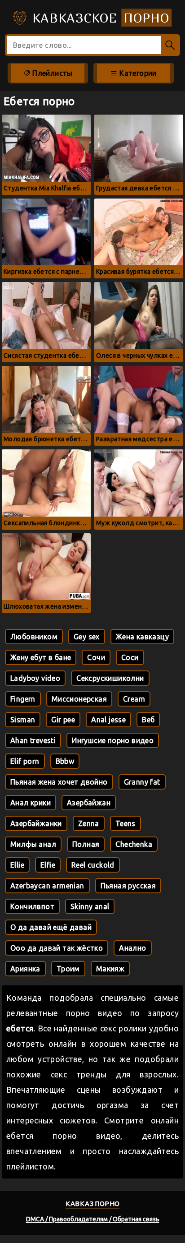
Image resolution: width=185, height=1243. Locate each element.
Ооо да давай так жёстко (56, 948)
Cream (134, 699)
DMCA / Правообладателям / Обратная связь (92, 1219)
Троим (68, 969)
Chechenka (133, 844)
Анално (132, 948)
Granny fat (142, 782)
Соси (130, 657)
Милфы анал (33, 844)
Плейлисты (52, 73)
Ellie (17, 865)
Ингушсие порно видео (113, 740)
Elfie (47, 865)
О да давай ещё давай (51, 927)
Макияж (110, 969)
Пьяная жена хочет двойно (59, 782)
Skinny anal (89, 906)
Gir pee (63, 720)
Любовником (33, 637)
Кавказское (98, 17)
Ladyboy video (35, 678)
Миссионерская (79, 699)
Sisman (22, 720)
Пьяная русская (128, 886)
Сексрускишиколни (110, 678)
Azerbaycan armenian (47, 886)
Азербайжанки (36, 823)
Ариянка (25, 969)
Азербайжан (88, 803)
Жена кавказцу (142, 637)
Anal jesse (108, 720)
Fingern (22, 699)
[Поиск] (170, 45)
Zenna (88, 823)
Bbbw (65, 761)
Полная (85, 844)
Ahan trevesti (33, 740)
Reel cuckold (93, 865)
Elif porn (25, 761)
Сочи (96, 657)
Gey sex (87, 637)
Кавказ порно (93, 1203)
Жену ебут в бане (40, 657)
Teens (125, 823)
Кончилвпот (32, 906)
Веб (148, 720)
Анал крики (30, 803)
